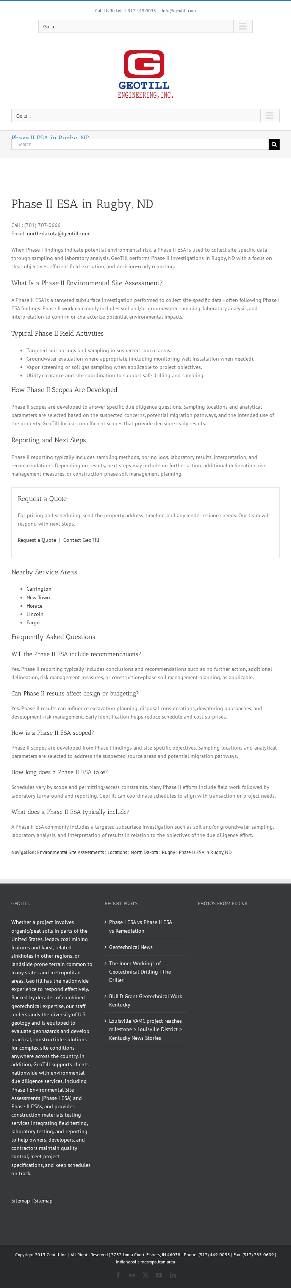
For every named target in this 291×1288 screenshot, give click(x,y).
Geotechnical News (131, 947)
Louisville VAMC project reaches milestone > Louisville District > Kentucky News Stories (145, 1029)
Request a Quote (37, 540)
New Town (38, 597)
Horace (34, 605)
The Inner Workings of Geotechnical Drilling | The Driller (140, 971)
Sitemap (20, 1200)
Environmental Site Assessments (70, 852)
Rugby (168, 852)
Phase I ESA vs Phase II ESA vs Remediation (140, 926)
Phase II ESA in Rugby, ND (205, 852)
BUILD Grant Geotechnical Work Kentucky (145, 1000)
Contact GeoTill (81, 540)
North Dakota (144, 852)
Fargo (33, 622)
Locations (117, 852)
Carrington (39, 588)
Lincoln (35, 614)
